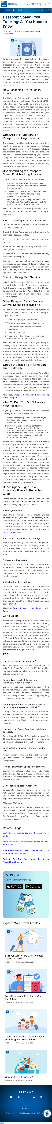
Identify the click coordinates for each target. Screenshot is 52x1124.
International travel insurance (26, 351)
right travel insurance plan (23, 501)
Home (7, 10)
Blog (20, 10)
